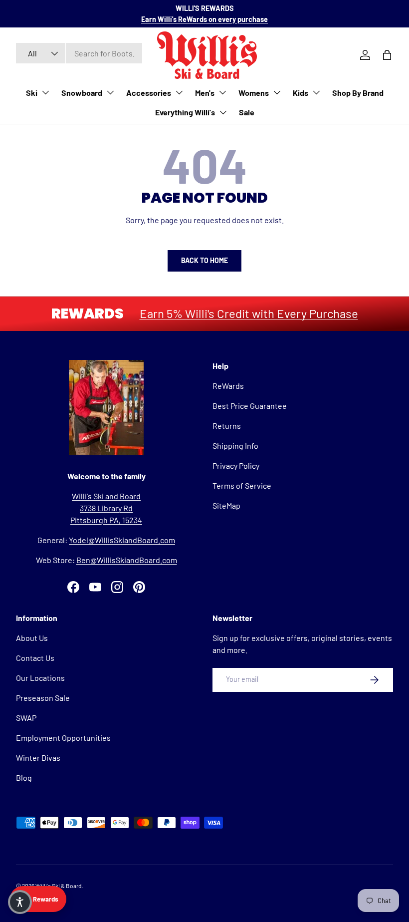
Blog (24, 777)
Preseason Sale (43, 697)
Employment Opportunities (63, 737)
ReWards (228, 385)
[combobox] (79, 53)
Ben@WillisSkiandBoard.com (126, 560)
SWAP (26, 717)
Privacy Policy (235, 465)
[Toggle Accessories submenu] (179, 92)
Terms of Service (241, 485)
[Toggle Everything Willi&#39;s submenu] (223, 112)
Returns (226, 425)
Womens (253, 92)
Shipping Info (235, 445)
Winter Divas (38, 757)
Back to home (204, 260)
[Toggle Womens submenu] (277, 92)
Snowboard (81, 92)
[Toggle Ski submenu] (45, 92)
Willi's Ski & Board (58, 885)
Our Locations (40, 677)
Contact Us (35, 657)
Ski (31, 92)
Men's (204, 92)
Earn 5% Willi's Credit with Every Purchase (249, 313)
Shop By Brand (358, 92)
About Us (32, 637)
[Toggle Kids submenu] (316, 92)
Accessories (148, 92)
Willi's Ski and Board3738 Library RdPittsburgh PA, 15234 (106, 508)
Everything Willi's (185, 112)
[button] (20, 902)
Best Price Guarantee (249, 405)
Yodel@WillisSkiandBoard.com (122, 540)
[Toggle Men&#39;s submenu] (222, 92)
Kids (300, 92)
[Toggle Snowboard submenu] (110, 92)
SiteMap (226, 505)
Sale (246, 112)
